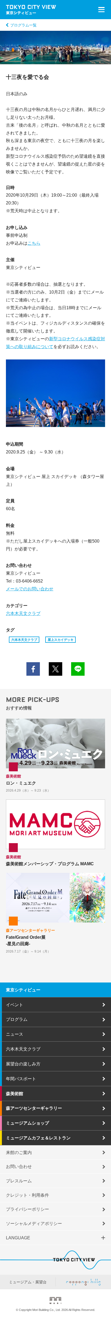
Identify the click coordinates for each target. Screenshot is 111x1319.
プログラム (16, 1019)
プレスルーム (19, 1180)
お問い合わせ (19, 1166)
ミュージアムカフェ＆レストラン (38, 1137)
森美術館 (14, 1093)
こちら (33, 243)
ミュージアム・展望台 (28, 1282)
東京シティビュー (23, 989)
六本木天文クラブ (23, 613)
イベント (14, 1004)
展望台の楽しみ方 (23, 1063)
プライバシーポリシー (27, 1209)
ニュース (14, 1034)
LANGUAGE (18, 1237)
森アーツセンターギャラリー (34, 1108)
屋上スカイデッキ (61, 640)
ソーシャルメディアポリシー (34, 1223)
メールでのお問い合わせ (29, 588)
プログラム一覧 (23, 25)
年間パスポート (21, 1078)
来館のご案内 (19, 1152)
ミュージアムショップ (27, 1123)
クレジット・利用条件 (27, 1195)
